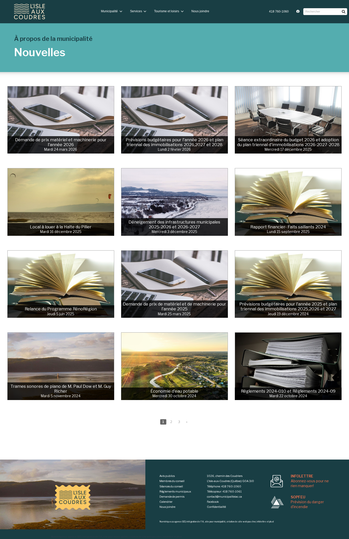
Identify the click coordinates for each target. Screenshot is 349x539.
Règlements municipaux (175, 491)
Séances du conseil (171, 486)
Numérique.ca (59, 536)
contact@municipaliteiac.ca (224, 496)
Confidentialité (216, 507)
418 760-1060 (279, 11)
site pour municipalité (115, 536)
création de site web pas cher (145, 536)
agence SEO (74, 536)
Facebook (213, 501)
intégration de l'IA (92, 536)
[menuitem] (279, 11)
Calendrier (165, 501)
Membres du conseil (171, 481)
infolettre (167, 536)
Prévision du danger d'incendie (307, 502)
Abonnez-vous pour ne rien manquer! (310, 481)
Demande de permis (171, 496)
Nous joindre (200, 11)
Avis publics (167, 476)
